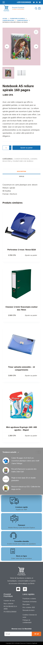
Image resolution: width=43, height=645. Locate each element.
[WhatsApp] (34, 2)
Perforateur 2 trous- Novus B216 (21, 250)
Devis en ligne (21, 556)
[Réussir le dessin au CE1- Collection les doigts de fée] (6, 488)
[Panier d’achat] (39, 8)
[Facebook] (36, 2)
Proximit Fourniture (18, 7)
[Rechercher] (36, 8)
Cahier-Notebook (21, 159)
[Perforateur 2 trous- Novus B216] (21, 226)
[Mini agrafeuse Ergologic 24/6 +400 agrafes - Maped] (21, 404)
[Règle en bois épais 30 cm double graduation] (6, 479)
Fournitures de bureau (23, 161)
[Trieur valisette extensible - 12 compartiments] (21, 344)
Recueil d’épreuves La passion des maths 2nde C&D (23, 470)
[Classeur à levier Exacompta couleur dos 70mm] (21, 284)
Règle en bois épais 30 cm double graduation (23, 479)
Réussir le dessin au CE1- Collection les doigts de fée (25, 488)
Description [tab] (21, 171)
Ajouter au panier (26, 148)
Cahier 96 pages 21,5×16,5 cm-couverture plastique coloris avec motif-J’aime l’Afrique (25, 460)
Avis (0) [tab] (21, 176)
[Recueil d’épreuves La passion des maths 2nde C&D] (6, 470)
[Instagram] (39, 2)
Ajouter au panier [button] (31, 255)
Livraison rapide (21, 507)
